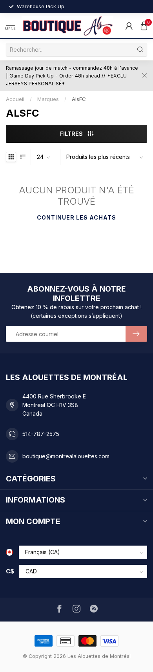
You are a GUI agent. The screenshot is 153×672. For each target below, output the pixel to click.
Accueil (15, 99)
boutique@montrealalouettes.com (65, 456)
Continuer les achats (76, 217)
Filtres (72, 133)
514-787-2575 (40, 434)
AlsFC (79, 99)
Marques (48, 99)
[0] (144, 26)
